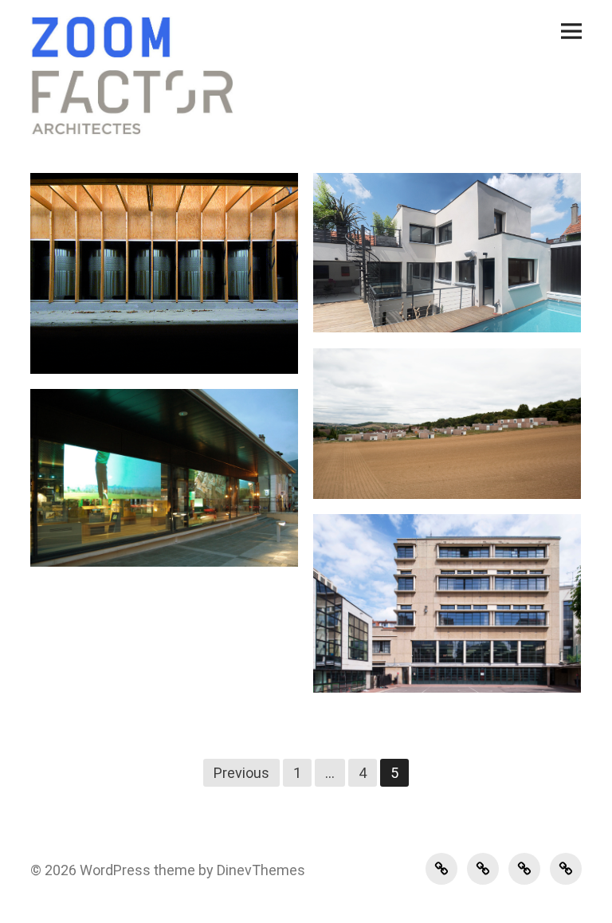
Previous (241, 772)
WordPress (115, 870)
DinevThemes (259, 870)
